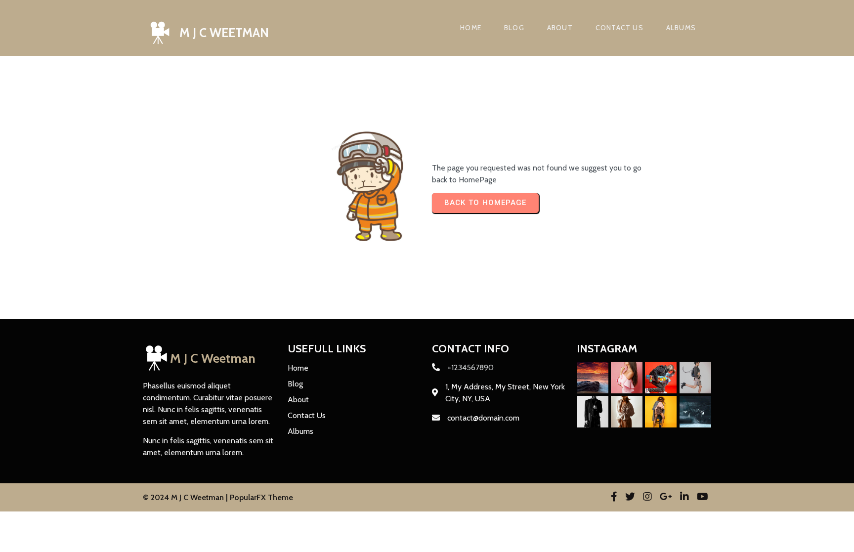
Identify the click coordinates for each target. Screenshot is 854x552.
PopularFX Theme (261, 497)
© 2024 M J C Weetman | (186, 497)
